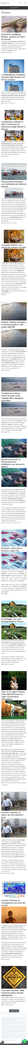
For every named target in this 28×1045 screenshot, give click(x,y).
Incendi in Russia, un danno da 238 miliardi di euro (12, 814)
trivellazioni (24, 419)
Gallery (19, 782)
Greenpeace (6, 156)
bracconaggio (19, 731)
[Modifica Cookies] (2, 1042)
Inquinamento (6, 223)
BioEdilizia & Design (8, 664)
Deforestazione (7, 873)
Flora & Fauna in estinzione (10, 522)
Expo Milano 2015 (7, 52)
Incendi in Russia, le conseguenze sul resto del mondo (13, 902)
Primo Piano (12, 103)
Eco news (5, 103)
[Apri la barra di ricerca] (20, 3)
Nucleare (5, 593)
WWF (4, 294)
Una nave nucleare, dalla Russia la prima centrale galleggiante (12, 992)
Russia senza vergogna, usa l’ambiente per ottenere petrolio (13, 184)
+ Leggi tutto (14, 1010)
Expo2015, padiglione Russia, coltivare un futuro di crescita (13, 36)
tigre (13, 720)
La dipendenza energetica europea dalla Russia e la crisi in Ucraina (13, 77)
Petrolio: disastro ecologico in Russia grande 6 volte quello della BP (13, 324)
